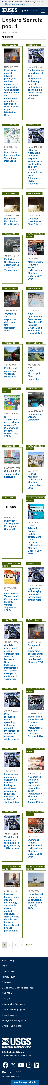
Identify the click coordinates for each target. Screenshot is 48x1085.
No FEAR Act (8, 993)
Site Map (6, 982)
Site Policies (8, 971)
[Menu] (43, 11)
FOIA (4, 966)
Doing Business (9, 1015)
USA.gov (6, 999)
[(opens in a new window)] (5, 1065)
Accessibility (8, 960)
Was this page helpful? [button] (25, 1082)
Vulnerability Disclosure (13, 1004)
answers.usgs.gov (10, 1076)
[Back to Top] (39, 1076)
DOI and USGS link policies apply (18, 988)
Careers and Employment (14, 1009)
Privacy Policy (8, 977)
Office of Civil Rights (12, 1026)
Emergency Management (14, 1020)
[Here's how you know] (24, 3)
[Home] (9, 13)
